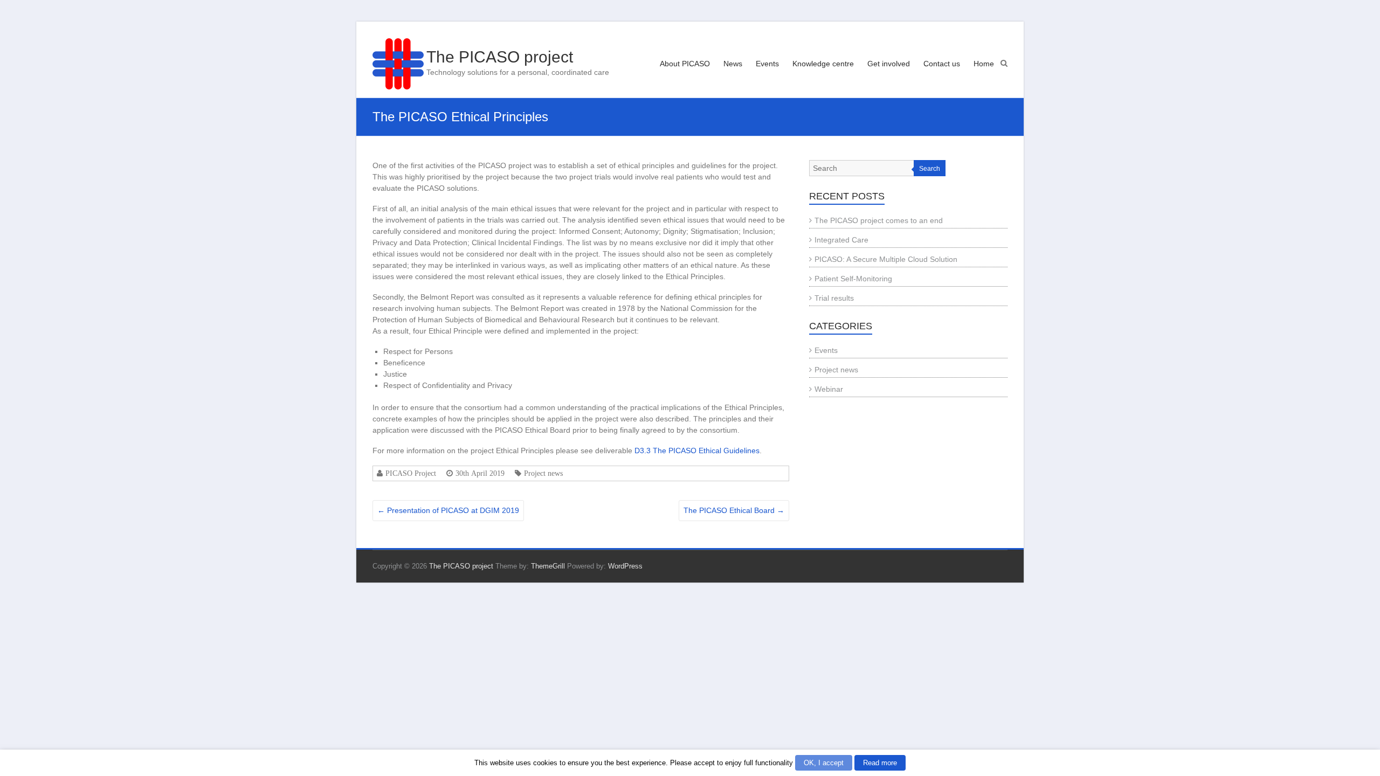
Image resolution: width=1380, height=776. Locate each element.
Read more (880, 763)
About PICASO (685, 63)
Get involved (888, 63)
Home (984, 63)
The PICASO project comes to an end (879, 220)
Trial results (834, 298)
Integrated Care (841, 239)
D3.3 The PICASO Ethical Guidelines (697, 450)
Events (767, 63)
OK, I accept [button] (824, 763)
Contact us (941, 63)
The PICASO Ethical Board (734, 510)
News (732, 63)
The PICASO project (499, 57)
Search (929, 168)
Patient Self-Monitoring (853, 278)
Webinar (829, 389)
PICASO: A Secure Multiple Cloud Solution (886, 259)
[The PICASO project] (398, 63)
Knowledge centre (823, 63)
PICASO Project (410, 473)
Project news (543, 473)
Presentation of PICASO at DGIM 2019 (448, 510)
